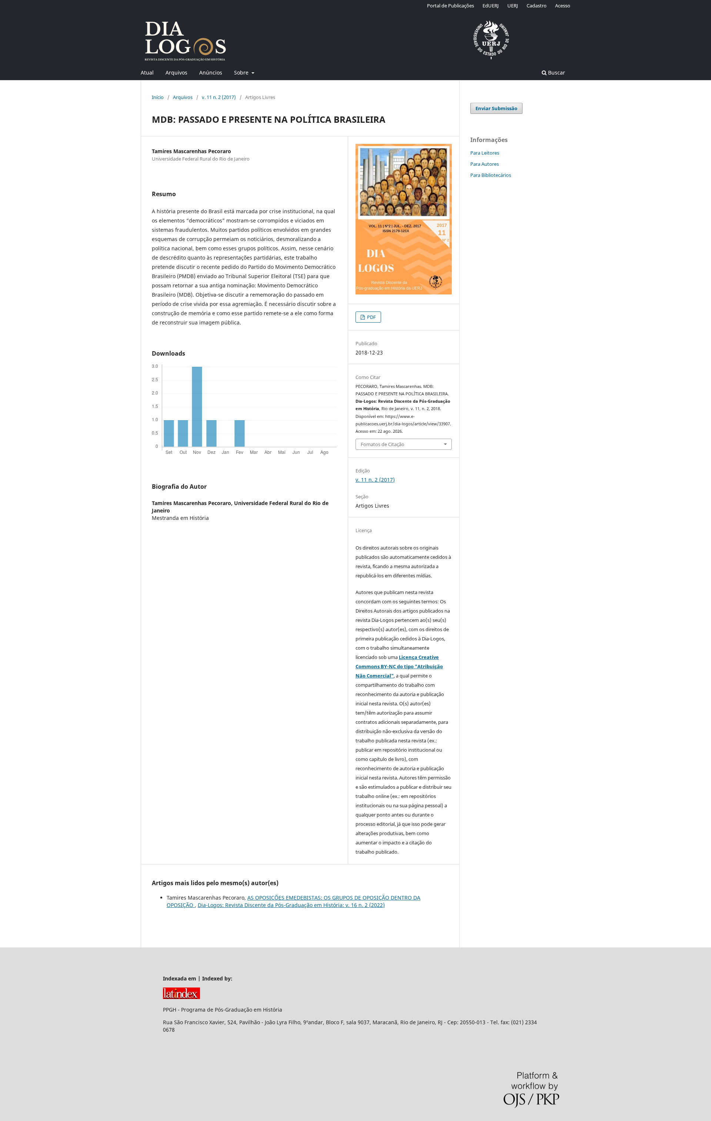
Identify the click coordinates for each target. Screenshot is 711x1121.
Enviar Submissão (496, 108)
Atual (147, 72)
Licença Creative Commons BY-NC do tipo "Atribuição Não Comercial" (399, 666)
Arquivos (176, 72)
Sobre (242, 72)
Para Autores (484, 164)
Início (158, 97)
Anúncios (210, 72)
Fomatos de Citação (382, 444)
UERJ (512, 5)
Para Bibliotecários (490, 175)
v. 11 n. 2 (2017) (219, 97)
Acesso (562, 5)
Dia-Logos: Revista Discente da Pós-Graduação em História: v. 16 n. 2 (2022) (291, 905)
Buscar (556, 72)
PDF (371, 317)
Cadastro (537, 5)
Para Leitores (484, 152)
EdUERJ (491, 5)
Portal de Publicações (450, 5)
